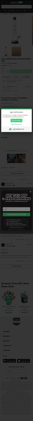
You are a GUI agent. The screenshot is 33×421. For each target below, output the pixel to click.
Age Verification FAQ (16, 124)
